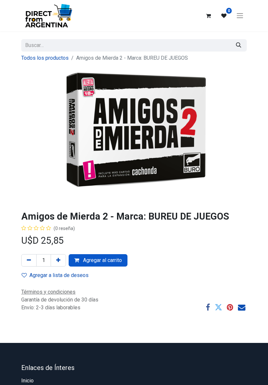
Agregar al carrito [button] (102, 260)
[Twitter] (218, 307)
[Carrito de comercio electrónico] (208, 15)
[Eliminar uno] (29, 260)
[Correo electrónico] (241, 307)
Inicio (27, 380)
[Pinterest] (230, 307)
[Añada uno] (58, 260)
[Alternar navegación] (240, 16)
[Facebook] (208, 307)
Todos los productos (45, 58)
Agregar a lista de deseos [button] (59, 275)
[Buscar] (238, 45)
